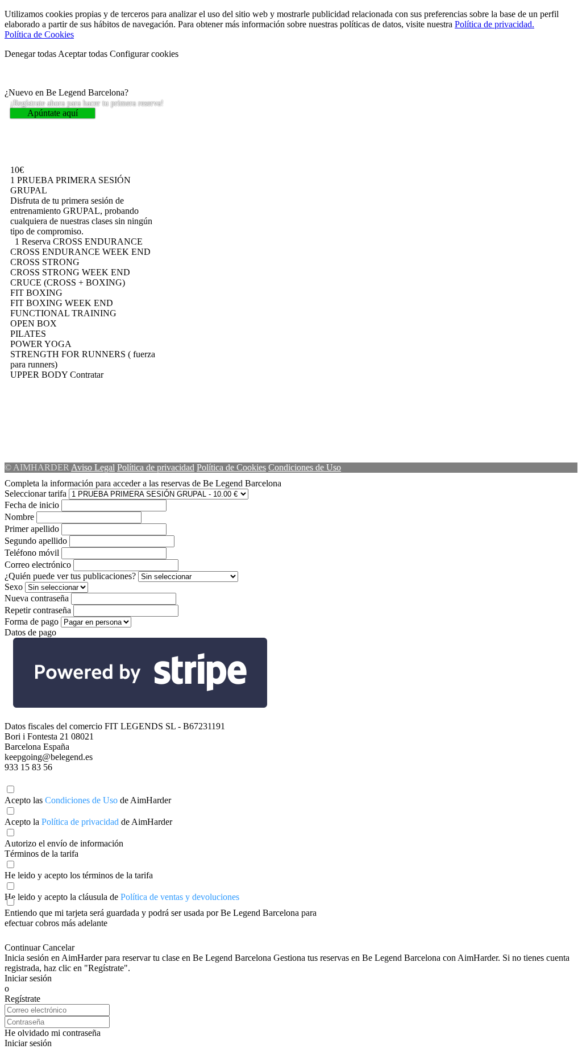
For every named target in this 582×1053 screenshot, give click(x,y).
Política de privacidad (155, 467)
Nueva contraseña (37, 598)
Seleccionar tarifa (35, 493)
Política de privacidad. (494, 24)
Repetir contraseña (38, 610)
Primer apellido (32, 529)
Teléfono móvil (32, 553)
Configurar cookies (144, 54)
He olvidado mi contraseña (53, 1033)
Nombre (19, 517)
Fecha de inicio (32, 505)
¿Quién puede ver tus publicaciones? (70, 576)
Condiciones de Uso (304, 467)
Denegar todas (30, 54)
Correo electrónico (38, 564)
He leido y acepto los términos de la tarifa (79, 875)
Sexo (14, 587)
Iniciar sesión (28, 978)
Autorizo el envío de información (64, 843)
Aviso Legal (93, 467)
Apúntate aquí (52, 113)
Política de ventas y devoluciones (179, 897)
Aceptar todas (82, 54)
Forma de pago (32, 621)
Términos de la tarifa (41, 853)
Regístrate (22, 999)
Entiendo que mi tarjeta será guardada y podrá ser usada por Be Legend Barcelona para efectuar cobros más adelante (161, 918)
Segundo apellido (36, 541)
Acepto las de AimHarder (88, 800)
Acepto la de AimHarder (88, 822)
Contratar (86, 374)
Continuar (22, 947)
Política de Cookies (39, 34)
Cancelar (58, 947)
